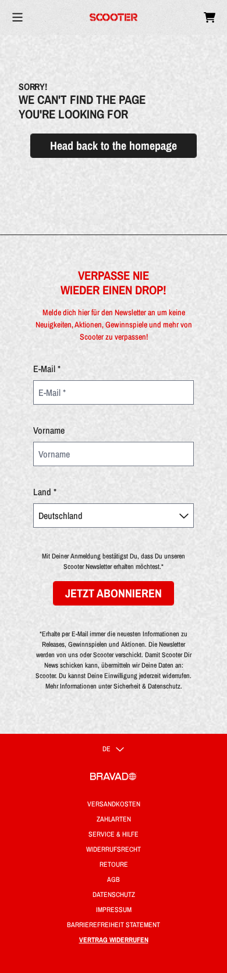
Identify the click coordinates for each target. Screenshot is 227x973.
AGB (113, 879)
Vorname (49, 430)
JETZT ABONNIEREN (113, 593)
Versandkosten (113, 804)
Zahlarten (114, 819)
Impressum (114, 909)
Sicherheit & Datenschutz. (148, 686)
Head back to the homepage (113, 145)
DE (106, 749)
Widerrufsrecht (113, 849)
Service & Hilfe (113, 834)
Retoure (114, 864)
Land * (44, 491)
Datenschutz (114, 894)
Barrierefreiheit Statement (113, 924)
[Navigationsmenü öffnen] (17, 17)
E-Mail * (47, 368)
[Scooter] (113, 17)
